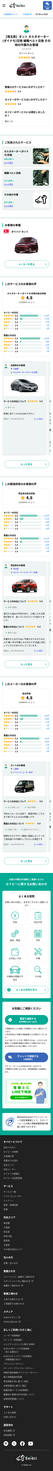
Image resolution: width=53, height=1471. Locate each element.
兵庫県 (16, 368)
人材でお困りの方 (12, 1299)
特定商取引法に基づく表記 (16, 1381)
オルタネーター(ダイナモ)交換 (25, 372)
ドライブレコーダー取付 (23, 772)
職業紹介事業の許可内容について (19, 1394)
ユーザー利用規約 (12, 1335)
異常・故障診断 (11, 1204)
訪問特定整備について (14, 1398)
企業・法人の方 (11, 1262)
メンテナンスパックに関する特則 (19, 1344)
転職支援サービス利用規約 (16, 1390)
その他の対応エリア (13, 1249)
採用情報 (8, 1434)
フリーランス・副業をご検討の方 (19, 1276)
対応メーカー (10, 1169)
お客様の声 (9, 1156)
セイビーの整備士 (12, 1173)
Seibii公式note (11, 1321)
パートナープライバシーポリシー (19, 1368)
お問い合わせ (10, 1416)
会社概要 (8, 1430)
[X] (14, 1445)
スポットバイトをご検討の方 (17, 1281)
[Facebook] (22, 1445)
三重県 (16, 769)
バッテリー (9, 1200)
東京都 (7, 1222)
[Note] (6, 1445)
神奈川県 (8, 1236)
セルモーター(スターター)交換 (25, 572)
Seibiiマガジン (10, 1317)
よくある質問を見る (26, 989)
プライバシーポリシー (14, 1363)
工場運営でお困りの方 (14, 1303)
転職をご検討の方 (12, 1285)
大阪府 (7, 1244)
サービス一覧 (10, 1191)
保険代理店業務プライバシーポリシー (21, 1372)
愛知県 (7, 1240)
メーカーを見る (26, 264)
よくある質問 (10, 1412)
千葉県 (7, 1227)
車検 (6, 1209)
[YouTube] (30, 1445)
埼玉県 (16, 569)
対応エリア (9, 1164)
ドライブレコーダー (13, 1196)
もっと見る (8, 162)
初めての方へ (10, 1147)
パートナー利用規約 (13, 1339)
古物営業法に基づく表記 (15, 1385)
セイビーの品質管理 (13, 1178)
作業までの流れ (11, 1160)
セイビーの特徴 (11, 1151)
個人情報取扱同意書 (13, 1376)
